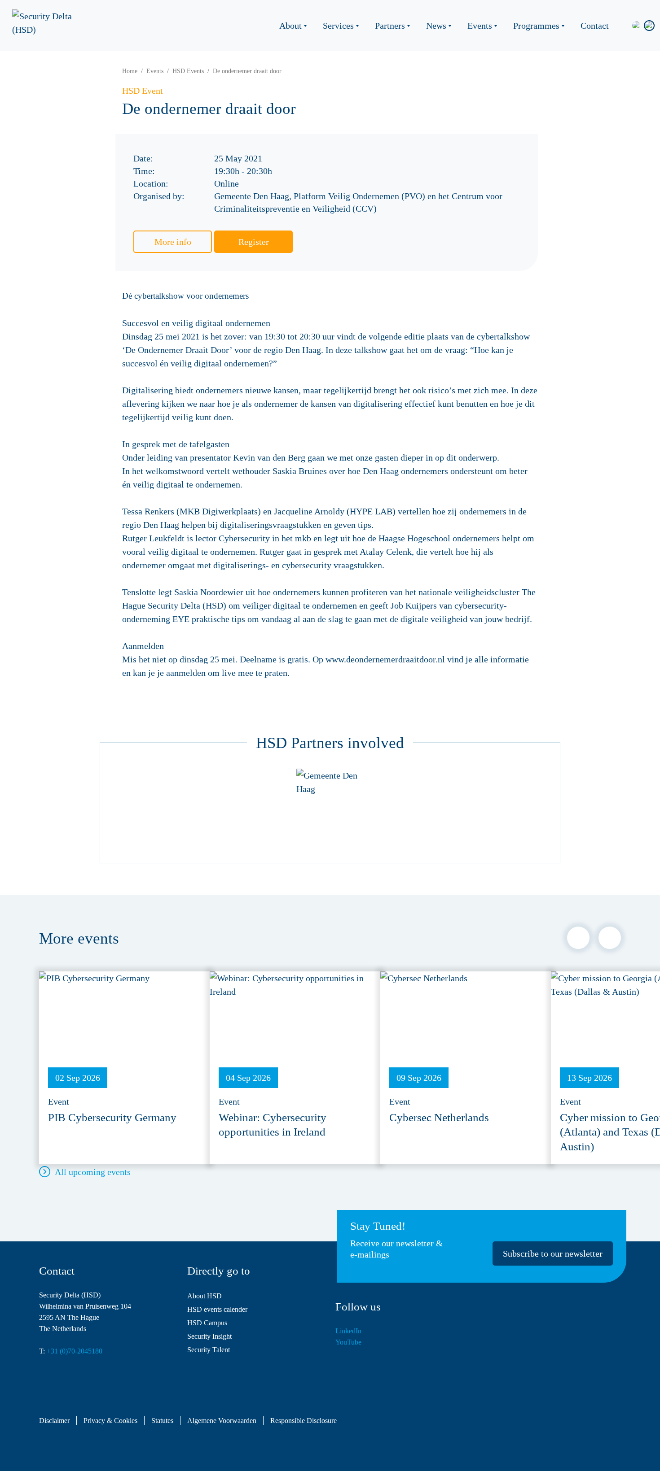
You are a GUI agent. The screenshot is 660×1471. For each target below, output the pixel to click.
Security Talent (208, 1349)
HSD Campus (207, 1323)
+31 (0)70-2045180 (74, 1351)
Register (253, 242)
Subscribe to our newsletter (553, 1253)
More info (172, 242)
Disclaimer (54, 1420)
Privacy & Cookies (110, 1420)
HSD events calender (217, 1309)
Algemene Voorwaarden (221, 1420)
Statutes (162, 1420)
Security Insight (209, 1336)
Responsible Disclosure (303, 1420)
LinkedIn (348, 1331)
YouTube (348, 1342)
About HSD (204, 1296)
